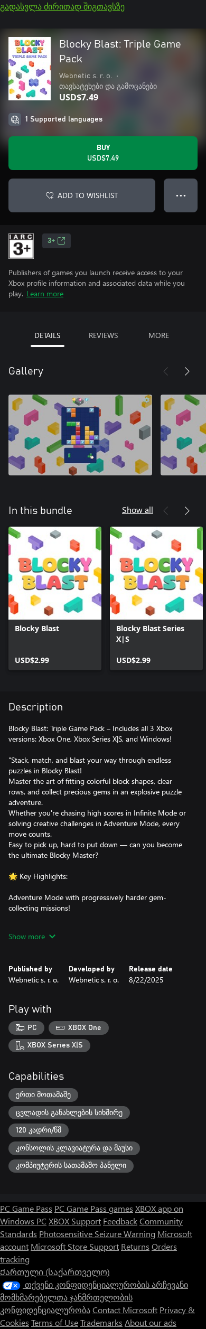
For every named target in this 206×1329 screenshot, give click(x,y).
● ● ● (181, 195)
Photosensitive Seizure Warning (97, 1233)
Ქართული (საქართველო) (55, 1271)
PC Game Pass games (93, 1208)
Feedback (120, 1221)
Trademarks (101, 1322)
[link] (54, 598)
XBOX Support (75, 1221)
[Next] (187, 371)
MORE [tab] (158, 335)
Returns (135, 1246)
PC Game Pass (26, 1208)
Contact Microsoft (124, 1309)
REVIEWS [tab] (103, 335)
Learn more (44, 293)
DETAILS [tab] (47, 335)
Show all (137, 509)
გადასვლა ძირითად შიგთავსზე (62, 6)
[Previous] (165, 371)
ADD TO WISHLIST (88, 195)
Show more (26, 936)
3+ (51, 241)
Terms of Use (54, 1322)
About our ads (150, 1322)
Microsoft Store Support (75, 1246)
